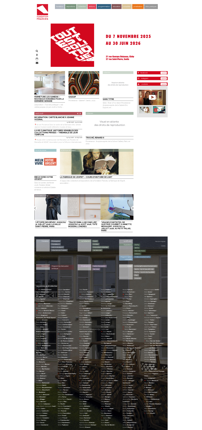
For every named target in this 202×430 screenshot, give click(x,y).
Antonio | (128, 392)
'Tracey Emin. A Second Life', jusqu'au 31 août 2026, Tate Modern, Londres (82, 224)
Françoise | (130, 313)
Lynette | (153, 404)
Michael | (106, 292)
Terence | (83, 413)
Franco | (42, 315)
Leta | (126, 301)
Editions (137, 254)
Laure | (128, 324)
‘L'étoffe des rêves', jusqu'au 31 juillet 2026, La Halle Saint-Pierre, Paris (50, 224)
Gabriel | (106, 313)
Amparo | (127, 387)
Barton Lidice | (43, 364)
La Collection (85, 241)
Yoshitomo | (106, 411)
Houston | (106, 338)
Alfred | (151, 392)
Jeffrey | (130, 422)
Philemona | (152, 399)
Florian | (150, 310)
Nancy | (41, 401)
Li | (148, 406)
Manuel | (45, 310)
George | (63, 317)
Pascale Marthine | (152, 317)
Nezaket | (62, 380)
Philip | (84, 336)
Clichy (137, 245)
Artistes (95, 244)
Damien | (43, 404)
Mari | (85, 387)
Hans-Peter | (65, 394)
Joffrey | (62, 397)
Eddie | (41, 294)
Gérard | (86, 301)
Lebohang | (85, 394)
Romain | (41, 366)
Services (96, 269)
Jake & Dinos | (66, 301)
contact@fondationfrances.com (145, 266)
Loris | (84, 327)
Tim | (61, 378)
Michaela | (150, 301)
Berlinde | (66, 338)
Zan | (82, 369)
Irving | (127, 308)
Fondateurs (56, 244)
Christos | (150, 359)
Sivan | (109, 317)
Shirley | (154, 371)
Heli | (127, 336)
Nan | (83, 317)
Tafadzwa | (107, 357)
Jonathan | (42, 413)
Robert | (62, 415)
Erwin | (105, 420)
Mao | (148, 401)
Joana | (151, 355)
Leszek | (128, 427)
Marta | (150, 294)
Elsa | (127, 366)
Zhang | (62, 336)
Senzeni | (107, 348)
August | (128, 376)
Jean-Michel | (44, 306)
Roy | (40, 296)
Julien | (128, 369)
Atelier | (151, 350)
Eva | (83, 376)
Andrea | (64, 413)
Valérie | (40, 359)
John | (62, 329)
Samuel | (129, 352)
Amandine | (42, 329)
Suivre (163, 73)
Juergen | (149, 320)
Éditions (92, 6)
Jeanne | (149, 364)
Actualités (126, 6)
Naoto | (85, 390)
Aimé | (105, 399)
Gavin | (148, 338)
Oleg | (61, 369)
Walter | (129, 345)
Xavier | (106, 355)
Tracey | (62, 385)
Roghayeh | (107, 408)
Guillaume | (43, 394)
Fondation (59, 6)
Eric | (61, 404)
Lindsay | (42, 411)
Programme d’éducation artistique (60, 267)
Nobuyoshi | (42, 324)
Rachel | (108, 294)
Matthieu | (43, 390)
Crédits (163, 246)
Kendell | (84, 303)
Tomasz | (108, 334)
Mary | (149, 322)
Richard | (41, 308)
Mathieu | (63, 371)
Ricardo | (128, 331)
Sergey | (85, 418)
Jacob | (64, 334)
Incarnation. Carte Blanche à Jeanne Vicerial (54, 118)
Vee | (148, 296)
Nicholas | (85, 348)
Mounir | (62, 392)
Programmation (104, 6)
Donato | (128, 315)
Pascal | (63, 320)
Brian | (148, 385)
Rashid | (85, 373)
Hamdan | (128, 385)
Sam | (62, 411)
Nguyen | (151, 324)
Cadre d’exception (99, 266)
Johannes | (86, 380)
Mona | (84, 350)
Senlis (137, 248)
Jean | (128, 341)
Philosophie (56, 241)
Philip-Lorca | (65, 364)
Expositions (71, 6)
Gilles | (41, 355)
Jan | (65, 341)
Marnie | (149, 383)
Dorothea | (106, 303)
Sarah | (84, 383)
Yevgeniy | (62, 401)
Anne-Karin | (86, 292)
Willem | (44, 313)
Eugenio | (106, 373)
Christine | (151, 299)
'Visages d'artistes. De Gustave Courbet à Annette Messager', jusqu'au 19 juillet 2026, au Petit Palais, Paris (116, 226)
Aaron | (149, 411)
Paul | (63, 306)
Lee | (64, 420)
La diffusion (128, 241)
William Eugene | (152, 289)
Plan (136, 275)
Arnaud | (109, 296)
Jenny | (128, 413)
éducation (116, 6)
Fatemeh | (43, 345)
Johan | (105, 406)
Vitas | (105, 324)
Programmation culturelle (126, 258)
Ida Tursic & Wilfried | (109, 380)
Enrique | (108, 378)
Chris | (83, 401)
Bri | (148, 397)
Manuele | (64, 294)
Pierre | (84, 320)
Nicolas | (106, 310)
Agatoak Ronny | (87, 422)
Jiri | (83, 306)
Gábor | (127, 294)
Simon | (63, 425)
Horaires (137, 278)
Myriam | (107, 366)
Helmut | (107, 415)
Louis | (149, 303)
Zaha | (83, 341)
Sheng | (127, 327)
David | (107, 299)
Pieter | (83, 357)
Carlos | (40, 301)
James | (42, 425)
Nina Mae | (64, 408)
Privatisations (85, 266)
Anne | (149, 390)
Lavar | (106, 404)
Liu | (39, 380)
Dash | (148, 292)
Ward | (150, 408)
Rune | (105, 422)
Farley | (41, 299)
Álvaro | (65, 362)
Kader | (40, 336)
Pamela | (67, 373)
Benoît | (105, 336)
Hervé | (41, 376)
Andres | (128, 415)
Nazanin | (130, 322)
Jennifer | (149, 357)
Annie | (106, 315)
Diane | (40, 327)
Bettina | (128, 343)
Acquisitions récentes (100, 247)
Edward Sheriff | (65, 331)
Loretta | (105, 329)
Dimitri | (150, 331)
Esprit (95, 241)
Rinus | (152, 341)
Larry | (62, 310)
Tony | (40, 371)
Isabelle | (64, 289)
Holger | (84, 364)
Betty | (150, 329)
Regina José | (86, 296)
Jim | (126, 418)
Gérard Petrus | (65, 399)
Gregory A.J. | (107, 383)
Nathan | (64, 299)
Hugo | (127, 362)
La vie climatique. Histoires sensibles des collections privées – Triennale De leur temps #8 (56, 133)
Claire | (106, 397)
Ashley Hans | (130, 404)
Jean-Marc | (64, 292)
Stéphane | (109, 341)
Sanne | (128, 378)
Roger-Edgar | (85, 313)
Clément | (64, 406)
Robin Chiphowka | (88, 425)
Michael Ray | (65, 303)
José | (61, 313)
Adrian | (84, 310)
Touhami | (64, 387)
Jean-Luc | (150, 362)
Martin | (108, 306)
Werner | (128, 334)
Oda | (83, 366)
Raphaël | (63, 355)
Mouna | (129, 364)
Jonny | (40, 399)
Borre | (149, 313)
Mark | (62, 315)
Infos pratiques (151, 6)
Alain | (63, 343)
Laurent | (65, 350)
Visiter (129, 266)
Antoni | (106, 385)
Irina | (85, 308)
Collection (82, 6)
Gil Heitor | (65, 322)
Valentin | (153, 345)
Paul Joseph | (151, 373)
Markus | (43, 303)
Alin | (41, 392)
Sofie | (105, 401)
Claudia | (86, 299)
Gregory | (64, 327)
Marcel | (85, 294)
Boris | (105, 327)
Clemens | (85, 427)
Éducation (45, 266)
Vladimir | (42, 320)
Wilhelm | (128, 390)
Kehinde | (149, 394)
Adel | (44, 289)
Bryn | (41, 415)
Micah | (106, 320)
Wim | (63, 352)
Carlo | (149, 413)
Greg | (85, 338)
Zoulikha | (44, 387)
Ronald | (128, 289)
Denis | (84, 355)
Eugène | (41, 334)
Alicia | (127, 350)
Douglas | (85, 324)
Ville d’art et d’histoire (59, 250)
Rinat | (149, 378)
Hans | (108, 425)
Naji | (85, 385)
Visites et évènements (142, 257)
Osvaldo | (86, 322)
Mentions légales (160, 241)
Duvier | (68, 348)
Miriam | (41, 408)
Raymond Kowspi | (109, 350)
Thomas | (106, 392)
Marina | (42, 292)
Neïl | (41, 362)
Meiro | (84, 415)
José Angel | (150, 327)
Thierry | (65, 324)
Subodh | (84, 334)
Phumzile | (86, 397)
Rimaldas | (151, 369)
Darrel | (61, 383)
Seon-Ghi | (42, 343)
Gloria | (64, 422)
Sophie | (106, 289)
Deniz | (127, 299)
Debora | (84, 352)
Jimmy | (84, 406)
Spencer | (149, 334)
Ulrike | (41, 378)
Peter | (83, 289)
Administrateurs (57, 247)
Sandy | (129, 425)
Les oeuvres (97, 250)
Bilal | (84, 345)
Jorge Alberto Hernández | (46, 406)
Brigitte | (151, 380)
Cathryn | (41, 373)
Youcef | (84, 420)
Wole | (106, 301)
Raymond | (65, 359)
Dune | (148, 352)
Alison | (85, 362)
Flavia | (127, 317)
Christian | (43, 383)
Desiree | (63, 366)
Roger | (40, 350)
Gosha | (129, 292)
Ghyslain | (43, 369)
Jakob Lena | (85, 411)
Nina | (63, 308)
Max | (106, 413)
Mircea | (41, 420)
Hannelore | (42, 357)
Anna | (148, 336)
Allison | (128, 411)
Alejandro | (42, 418)
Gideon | (127, 355)
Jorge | (105, 362)
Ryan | (106, 364)
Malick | (128, 420)
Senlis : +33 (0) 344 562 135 (144, 269)
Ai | (148, 387)
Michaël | (106, 387)
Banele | (84, 399)
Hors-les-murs (140, 251)
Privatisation (137, 6)
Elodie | (41, 322)
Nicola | (128, 373)
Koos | (41, 397)
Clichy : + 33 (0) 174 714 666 (144, 272)
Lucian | (63, 418)
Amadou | (129, 380)
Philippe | (64, 296)
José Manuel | (64, 376)
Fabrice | (84, 359)
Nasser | (41, 348)
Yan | (128, 303)
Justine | (129, 320)
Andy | (63, 357)
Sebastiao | (129, 371)
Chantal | (84, 371)
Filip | (107, 352)
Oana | (63, 390)
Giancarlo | (41, 385)
